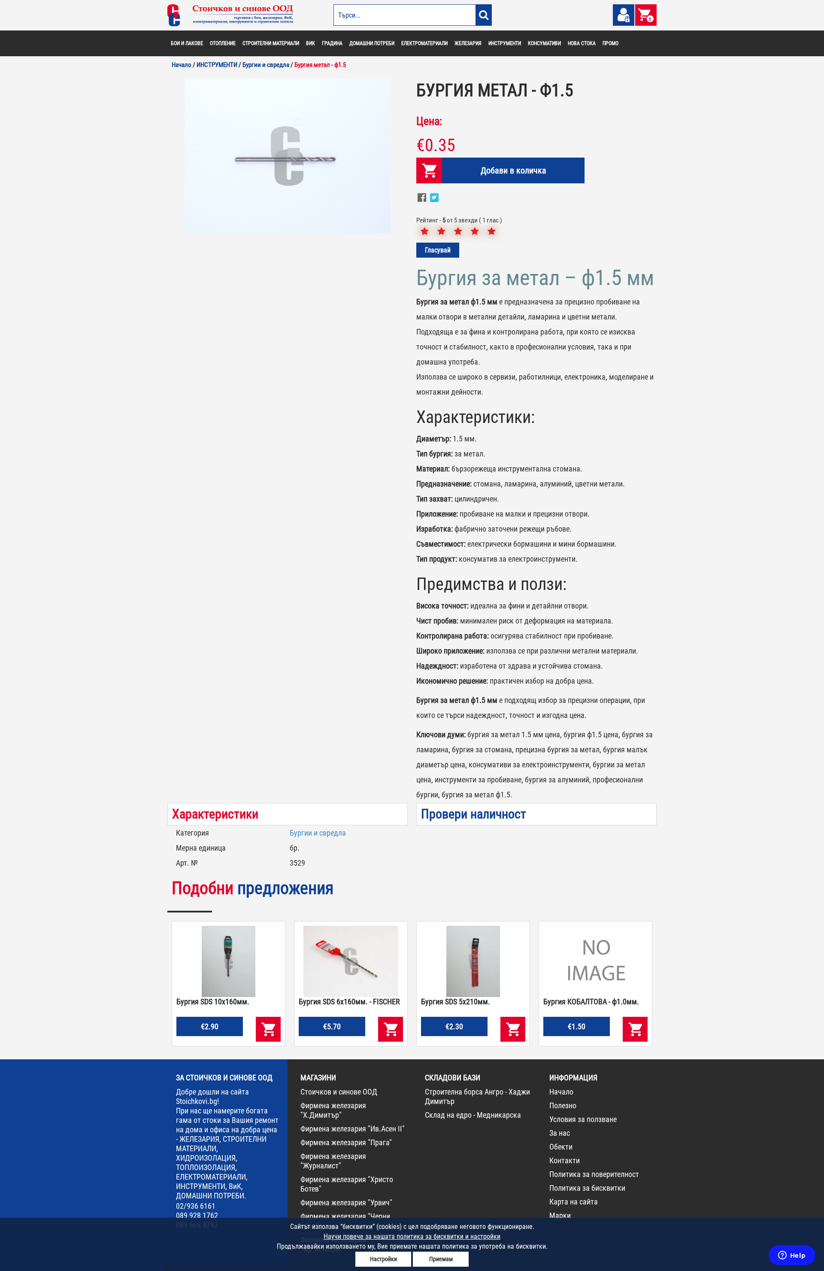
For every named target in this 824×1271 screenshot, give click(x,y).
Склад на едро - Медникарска (473, 1114)
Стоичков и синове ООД (338, 1091)
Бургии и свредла (318, 832)
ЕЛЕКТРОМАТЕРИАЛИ (424, 43)
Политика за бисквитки (587, 1187)
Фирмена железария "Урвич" (346, 1202)
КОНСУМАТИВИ (544, 43)
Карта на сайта (573, 1201)
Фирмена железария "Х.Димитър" (333, 1110)
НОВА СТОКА (582, 43)
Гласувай (438, 250)
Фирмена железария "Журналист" (333, 1161)
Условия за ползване (583, 1119)
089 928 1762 (197, 1215)
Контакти (564, 1160)
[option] (288, 156)
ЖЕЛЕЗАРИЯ (468, 43)
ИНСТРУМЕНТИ (504, 43)
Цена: (429, 121)
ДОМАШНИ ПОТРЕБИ (371, 43)
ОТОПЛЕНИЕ (223, 43)
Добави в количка (513, 170)
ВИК (310, 43)
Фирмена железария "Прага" (346, 1142)
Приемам (441, 1259)
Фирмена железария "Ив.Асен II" (352, 1128)
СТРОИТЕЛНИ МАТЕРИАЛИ (270, 43)
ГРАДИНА (332, 43)
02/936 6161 (195, 1205)
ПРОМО (610, 43)
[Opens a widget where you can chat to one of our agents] (791, 1256)
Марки (560, 1215)
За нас (559, 1132)
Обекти (561, 1146)
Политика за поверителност (594, 1174)
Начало (561, 1091)
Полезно (562, 1105)
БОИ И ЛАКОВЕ (187, 43)
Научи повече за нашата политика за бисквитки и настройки (412, 1236)
